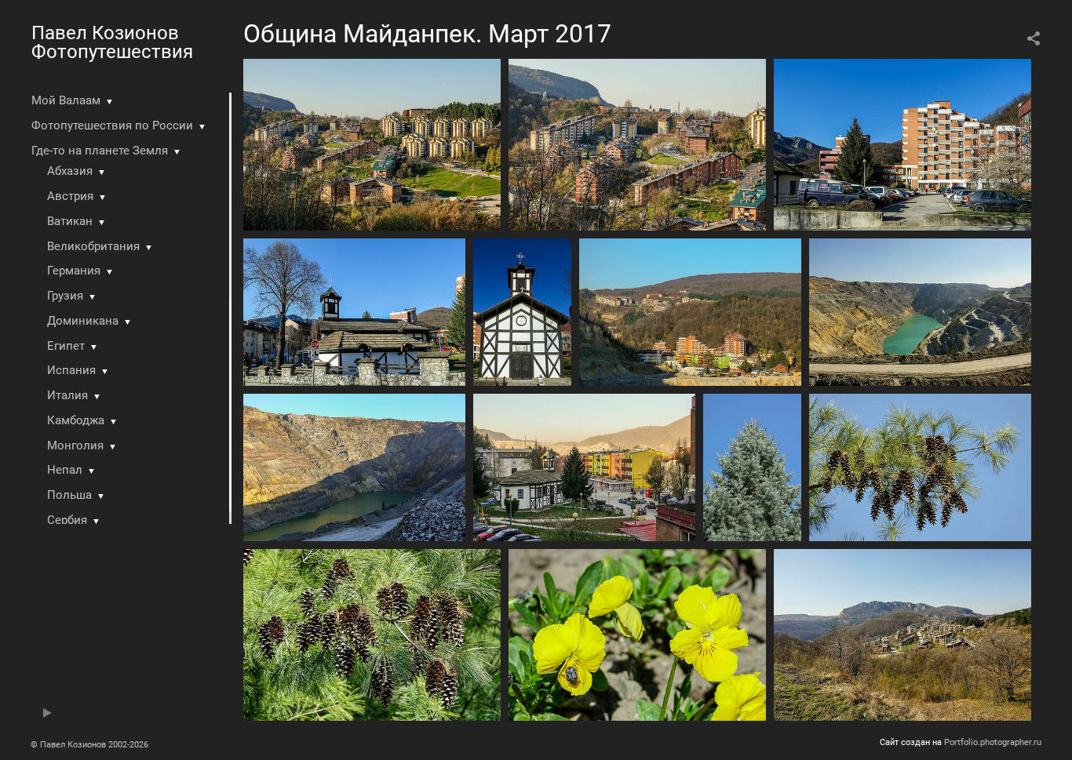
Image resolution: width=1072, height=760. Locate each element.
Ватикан (70, 221)
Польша (69, 495)
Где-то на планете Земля (99, 151)
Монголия (75, 445)
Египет (66, 346)
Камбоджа (75, 420)
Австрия (70, 196)
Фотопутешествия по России (112, 125)
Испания (71, 370)
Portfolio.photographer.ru (992, 742)
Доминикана (83, 321)
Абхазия (70, 171)
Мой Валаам (65, 100)
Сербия (67, 520)
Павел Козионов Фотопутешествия (112, 42)
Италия (67, 395)
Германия (73, 271)
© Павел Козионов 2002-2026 (89, 745)
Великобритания (93, 246)
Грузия (65, 296)
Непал (64, 470)
